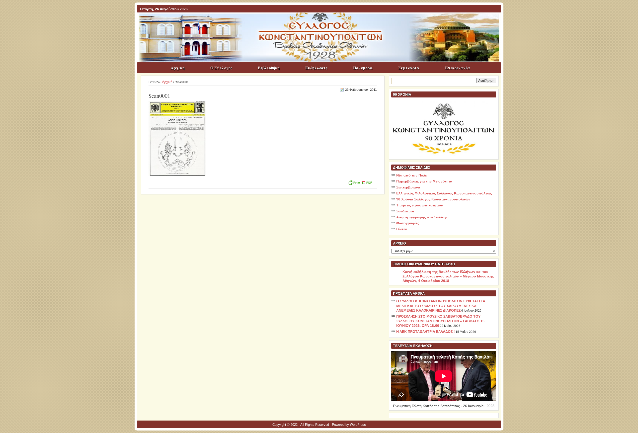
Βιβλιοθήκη (269, 68)
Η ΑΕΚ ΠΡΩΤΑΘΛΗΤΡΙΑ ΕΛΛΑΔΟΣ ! (425, 332)
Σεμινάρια (408, 68)
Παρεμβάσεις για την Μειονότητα (424, 181)
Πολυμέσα (363, 68)
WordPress (358, 425)
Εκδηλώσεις (316, 68)
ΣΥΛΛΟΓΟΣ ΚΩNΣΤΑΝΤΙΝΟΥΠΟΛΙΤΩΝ (321, 22)
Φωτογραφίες (407, 223)
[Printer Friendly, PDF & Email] (360, 182)
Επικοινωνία (457, 68)
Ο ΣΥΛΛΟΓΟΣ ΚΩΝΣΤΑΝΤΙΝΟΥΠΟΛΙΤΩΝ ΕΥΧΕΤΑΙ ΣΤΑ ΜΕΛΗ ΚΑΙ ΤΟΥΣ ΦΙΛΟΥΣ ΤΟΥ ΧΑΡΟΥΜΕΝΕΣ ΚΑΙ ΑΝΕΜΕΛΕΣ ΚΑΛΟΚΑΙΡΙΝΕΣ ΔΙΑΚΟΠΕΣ (440, 305)
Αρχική (178, 68)
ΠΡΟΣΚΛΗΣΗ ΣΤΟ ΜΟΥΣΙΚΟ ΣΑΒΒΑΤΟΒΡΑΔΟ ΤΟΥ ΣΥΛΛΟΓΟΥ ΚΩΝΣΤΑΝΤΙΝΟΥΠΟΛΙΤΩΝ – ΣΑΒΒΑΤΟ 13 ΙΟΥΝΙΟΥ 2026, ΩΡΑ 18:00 (440, 321)
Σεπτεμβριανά (408, 187)
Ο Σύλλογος (221, 68)
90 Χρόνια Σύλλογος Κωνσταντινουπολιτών (433, 199)
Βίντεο (401, 229)
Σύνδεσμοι (405, 211)
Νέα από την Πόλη (411, 175)
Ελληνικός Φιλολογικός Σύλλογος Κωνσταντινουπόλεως (444, 193)
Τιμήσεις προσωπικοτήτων (419, 205)
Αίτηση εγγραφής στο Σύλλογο (422, 217)
